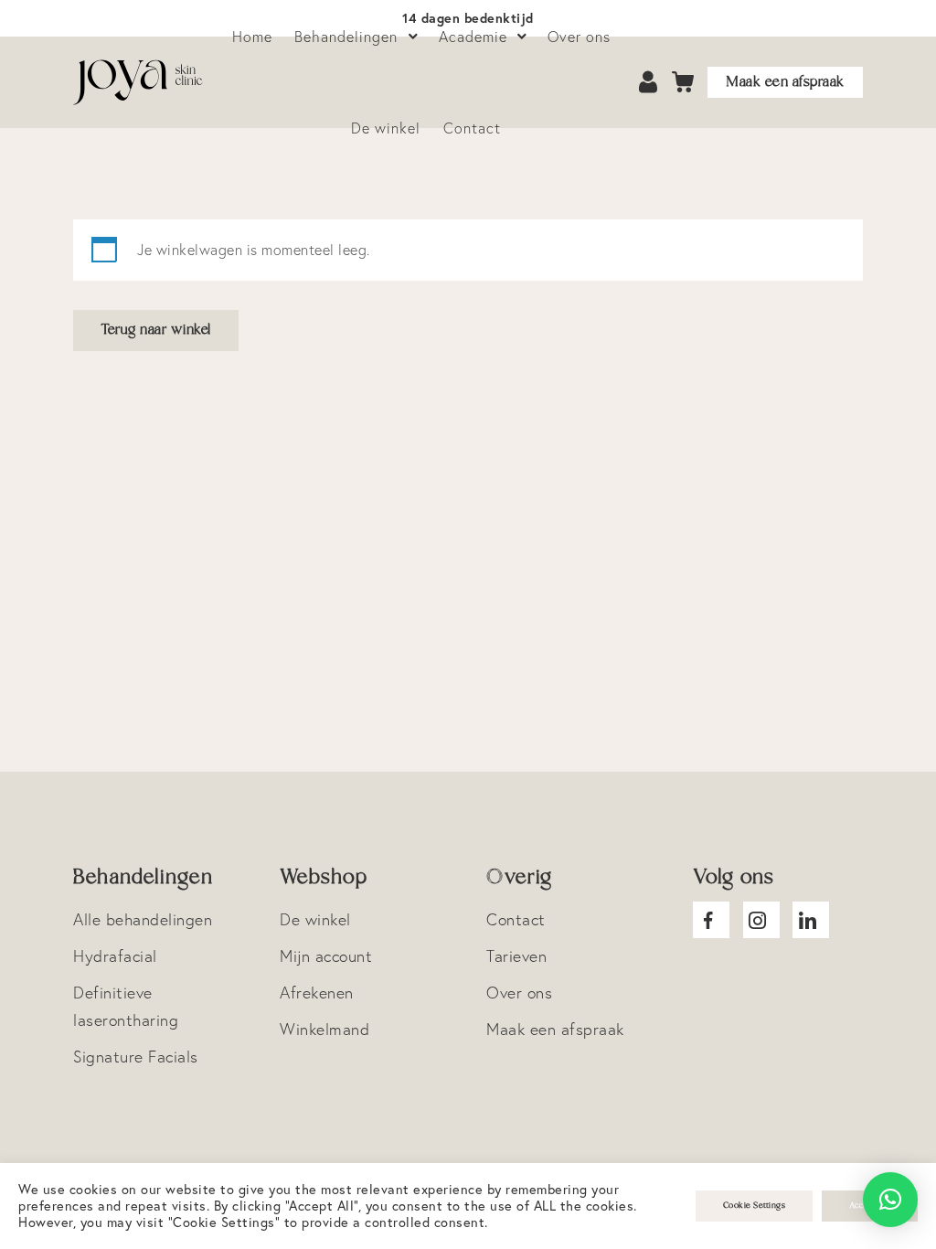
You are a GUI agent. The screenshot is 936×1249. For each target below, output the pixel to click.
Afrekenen (317, 992)
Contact (472, 128)
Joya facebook (711, 920)
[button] (890, 1199)
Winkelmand (324, 1029)
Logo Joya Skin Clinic (141, 82)
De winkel (385, 128)
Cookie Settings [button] (754, 1206)
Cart (683, 82)
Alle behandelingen (142, 919)
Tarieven (516, 956)
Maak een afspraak (785, 81)
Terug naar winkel (156, 329)
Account (650, 82)
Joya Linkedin (810, 920)
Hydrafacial (115, 956)
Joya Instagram (761, 920)
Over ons (519, 992)
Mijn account (326, 956)
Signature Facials (135, 1056)
